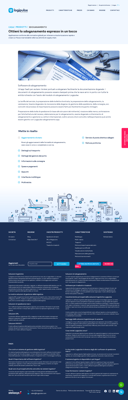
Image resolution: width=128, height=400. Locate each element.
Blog (29, 237)
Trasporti (78, 242)
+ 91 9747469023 (37, 391)
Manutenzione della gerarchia (84, 253)
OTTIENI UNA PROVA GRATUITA (89, 264)
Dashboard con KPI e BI (82, 248)
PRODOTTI (50, 10)
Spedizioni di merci (52, 237)
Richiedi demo (108, 237)
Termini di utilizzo (61, 390)
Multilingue (78, 237)
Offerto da (10, 390)
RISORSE (102, 10)
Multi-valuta (79, 239)
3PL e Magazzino (52, 239)
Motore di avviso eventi (82, 256)
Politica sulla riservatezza (76, 390)
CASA (11, 27)
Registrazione (92, 5)
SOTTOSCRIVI (61, 264)
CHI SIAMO (90, 10)
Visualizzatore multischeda (84, 251)
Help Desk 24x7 (33, 239)
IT (117, 5)
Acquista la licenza (104, 5)
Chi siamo (11, 237)
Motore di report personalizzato (85, 245)
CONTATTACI (115, 10)
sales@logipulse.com (38, 393)
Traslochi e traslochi (52, 245)
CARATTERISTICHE (65, 10)
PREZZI (79, 10)
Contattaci (12, 239)
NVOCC (49, 242)
